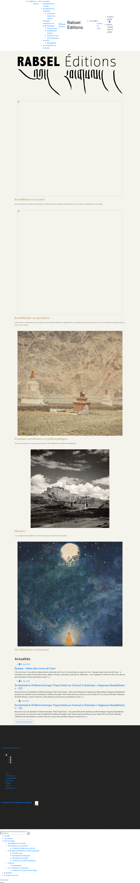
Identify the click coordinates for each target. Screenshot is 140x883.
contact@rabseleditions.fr (12, 748)
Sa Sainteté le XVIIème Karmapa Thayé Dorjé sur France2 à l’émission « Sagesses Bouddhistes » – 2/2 (70, 687)
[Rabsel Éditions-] (63, 25)
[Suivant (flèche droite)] (3, 882)
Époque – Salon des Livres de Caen (35, 668)
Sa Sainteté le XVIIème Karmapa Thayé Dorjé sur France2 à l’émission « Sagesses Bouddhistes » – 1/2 (70, 707)
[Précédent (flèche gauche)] (1, 882)
